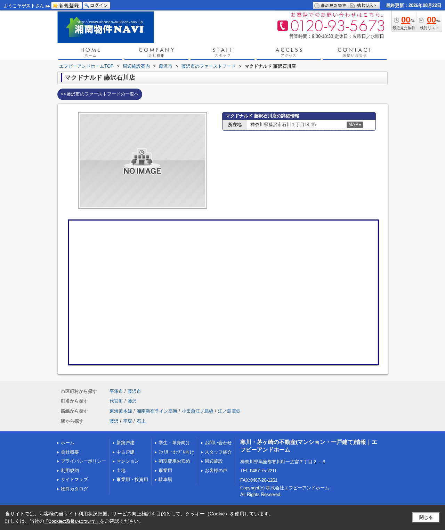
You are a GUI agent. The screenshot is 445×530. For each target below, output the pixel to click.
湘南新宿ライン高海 (157, 411)
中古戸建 (125, 452)
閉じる (426, 517)
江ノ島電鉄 (229, 411)
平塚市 (116, 391)
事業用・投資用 (132, 479)
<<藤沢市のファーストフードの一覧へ (100, 94)
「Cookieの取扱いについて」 (72, 521)
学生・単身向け (174, 442)
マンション (127, 461)
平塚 (127, 421)
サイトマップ (74, 479)
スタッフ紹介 (218, 452)
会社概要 (70, 452)
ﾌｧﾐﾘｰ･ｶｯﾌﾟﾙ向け (176, 452)
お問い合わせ (218, 442)
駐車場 (165, 479)
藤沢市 (134, 391)
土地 (121, 470)
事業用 (165, 470)
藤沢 (132, 401)
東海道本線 (121, 411)
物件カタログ (74, 488)
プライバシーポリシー (83, 461)
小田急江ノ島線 (197, 411)
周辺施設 (214, 461)
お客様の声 (216, 470)
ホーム (67, 442)
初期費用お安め (174, 461)
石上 (141, 421)
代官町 (116, 401)
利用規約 (70, 470)
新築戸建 (125, 442)
